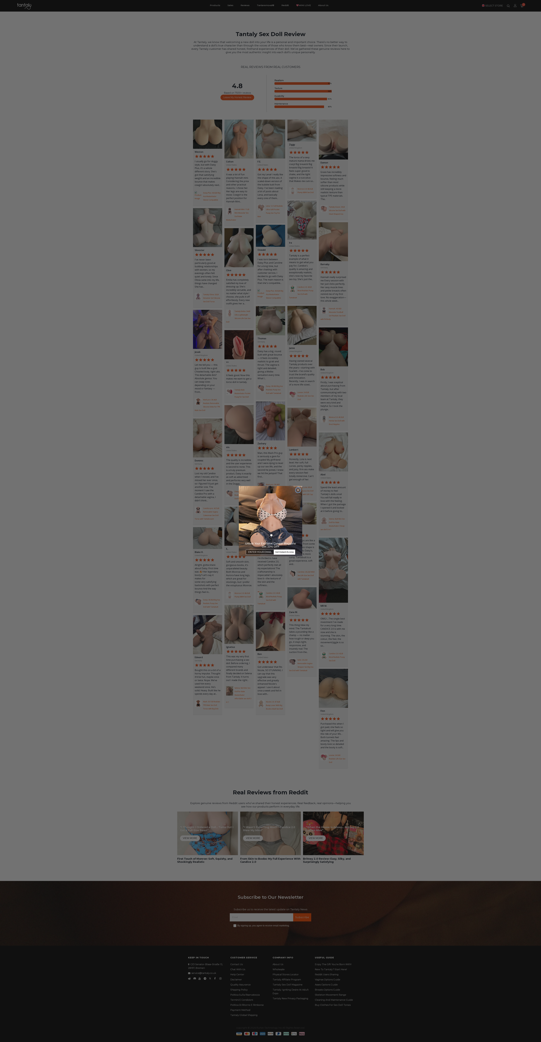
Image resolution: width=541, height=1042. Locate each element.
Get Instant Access (284, 552)
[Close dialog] (298, 490)
